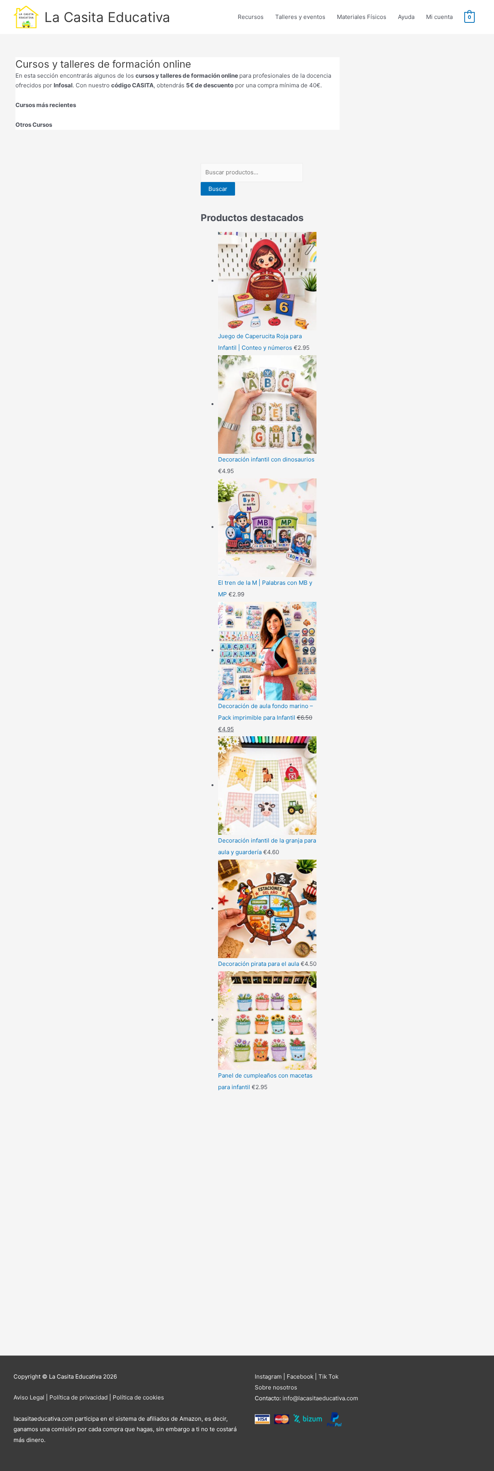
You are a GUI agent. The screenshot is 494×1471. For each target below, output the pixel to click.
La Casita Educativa (107, 17)
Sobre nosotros (276, 1387)
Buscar (217, 188)
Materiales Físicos (361, 16)
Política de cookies (138, 1397)
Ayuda (406, 16)
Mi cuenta (439, 16)
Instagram (268, 1376)
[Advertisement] (258, 1225)
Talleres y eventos (300, 16)
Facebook (300, 1376)
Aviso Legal (29, 1397)
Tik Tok (328, 1376)
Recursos (251, 16)
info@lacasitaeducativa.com (320, 1398)
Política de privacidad (78, 1397)
